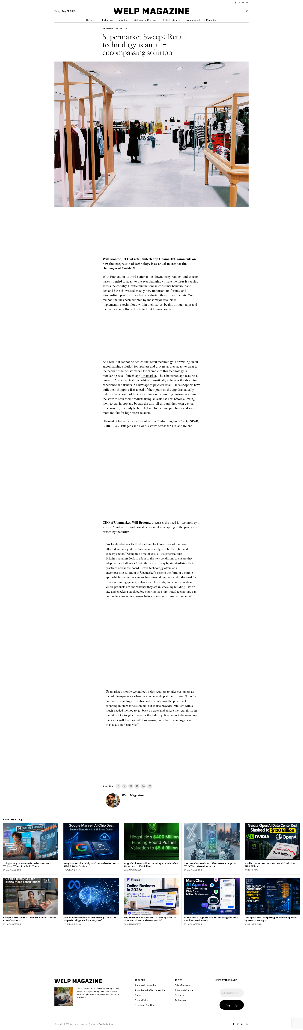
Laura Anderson (13, 870)
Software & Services (185, 990)
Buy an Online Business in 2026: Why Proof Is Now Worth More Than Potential (150, 919)
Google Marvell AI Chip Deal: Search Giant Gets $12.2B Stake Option (91, 865)
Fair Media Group (106, 1024)
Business (179, 995)
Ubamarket (148, 375)
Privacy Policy (141, 1000)
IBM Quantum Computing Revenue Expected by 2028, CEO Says (271, 919)
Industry (108, 28)
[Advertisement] (151, 234)
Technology (180, 1000)
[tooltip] (235, 2)
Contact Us (140, 995)
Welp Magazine (133, 795)
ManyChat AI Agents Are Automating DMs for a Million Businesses (211, 919)
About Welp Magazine (145, 985)
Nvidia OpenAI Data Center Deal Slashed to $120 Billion (270, 865)
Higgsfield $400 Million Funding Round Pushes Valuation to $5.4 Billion (151, 865)
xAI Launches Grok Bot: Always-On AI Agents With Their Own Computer (210, 865)
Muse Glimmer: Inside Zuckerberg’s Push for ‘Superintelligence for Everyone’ (89, 919)
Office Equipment (183, 985)
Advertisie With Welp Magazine (150, 990)
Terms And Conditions (145, 1005)
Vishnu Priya (252, 870)
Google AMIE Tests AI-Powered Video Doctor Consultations (29, 919)
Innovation (121, 28)
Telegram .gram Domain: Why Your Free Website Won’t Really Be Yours (27, 865)
